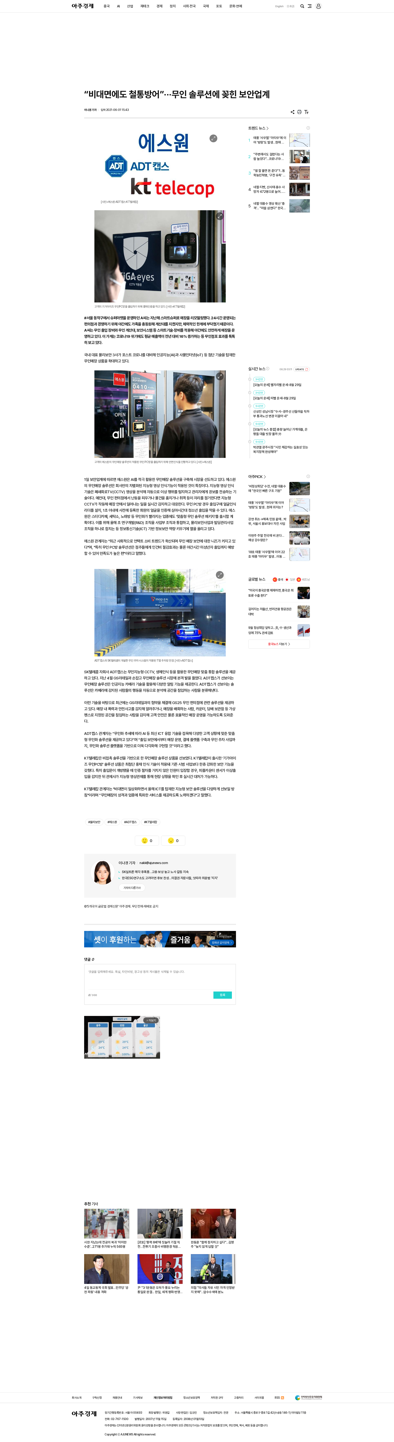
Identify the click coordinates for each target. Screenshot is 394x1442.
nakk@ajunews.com (154, 863)
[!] (308, 128)
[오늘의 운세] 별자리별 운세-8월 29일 (277, 385)
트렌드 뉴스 (256, 128)
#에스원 (112, 822)
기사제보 (137, 1397)
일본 (292, 579)
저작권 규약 (217, 1397)
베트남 (306, 579)
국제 (206, 6)
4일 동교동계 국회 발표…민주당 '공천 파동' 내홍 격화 (106, 1290)
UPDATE (300, 369)
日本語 (290, 6)
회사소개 (76, 1397)
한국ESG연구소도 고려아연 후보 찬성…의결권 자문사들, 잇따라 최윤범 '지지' (170, 878)
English (279, 6)
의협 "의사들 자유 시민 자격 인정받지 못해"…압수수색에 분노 (213, 1290)
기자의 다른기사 (132, 887)
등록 (222, 995)
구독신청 (97, 1397)
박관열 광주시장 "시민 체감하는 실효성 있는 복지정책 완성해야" (280, 449)
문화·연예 (235, 6)
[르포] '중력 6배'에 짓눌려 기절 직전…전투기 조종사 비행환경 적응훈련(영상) (159, 1244)
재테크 (144, 6)
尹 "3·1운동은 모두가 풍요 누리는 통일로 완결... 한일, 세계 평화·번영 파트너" (158, 1290)
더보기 (268, 645)
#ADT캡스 (130, 822)
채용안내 (117, 1397)
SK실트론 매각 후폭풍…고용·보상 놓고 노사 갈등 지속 (155, 872)
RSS (277, 1397)
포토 (219, 6)
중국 (107, 6)
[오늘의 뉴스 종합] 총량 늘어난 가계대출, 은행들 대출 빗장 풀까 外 (280, 431)
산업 (130, 6)
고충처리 (238, 1397)
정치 (173, 6)
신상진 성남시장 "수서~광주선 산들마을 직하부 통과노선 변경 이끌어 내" (281, 414)
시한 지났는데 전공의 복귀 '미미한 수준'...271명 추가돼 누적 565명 (105, 1244)
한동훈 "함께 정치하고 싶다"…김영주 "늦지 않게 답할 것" (212, 1244)
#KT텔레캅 (150, 822)
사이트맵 (259, 1397)
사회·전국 (189, 6)
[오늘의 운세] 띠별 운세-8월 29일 (274, 398)
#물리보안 (94, 822)
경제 (160, 6)
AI (118, 6)
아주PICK (255, 476)
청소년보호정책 (191, 1397)
